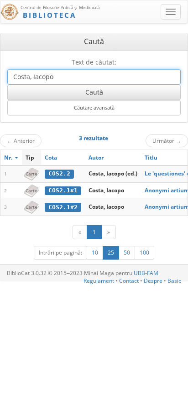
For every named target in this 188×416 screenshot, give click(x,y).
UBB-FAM (146, 273)
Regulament (99, 281)
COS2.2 (59, 173)
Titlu (151, 157)
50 (127, 252)
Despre (153, 281)
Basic (174, 281)
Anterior (21, 140)
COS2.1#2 (63, 207)
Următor (166, 140)
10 (95, 252)
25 (111, 252)
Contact (129, 281)
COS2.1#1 (63, 190)
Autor (96, 157)
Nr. (9, 157)
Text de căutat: (94, 62)
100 (144, 252)
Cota (51, 157)
